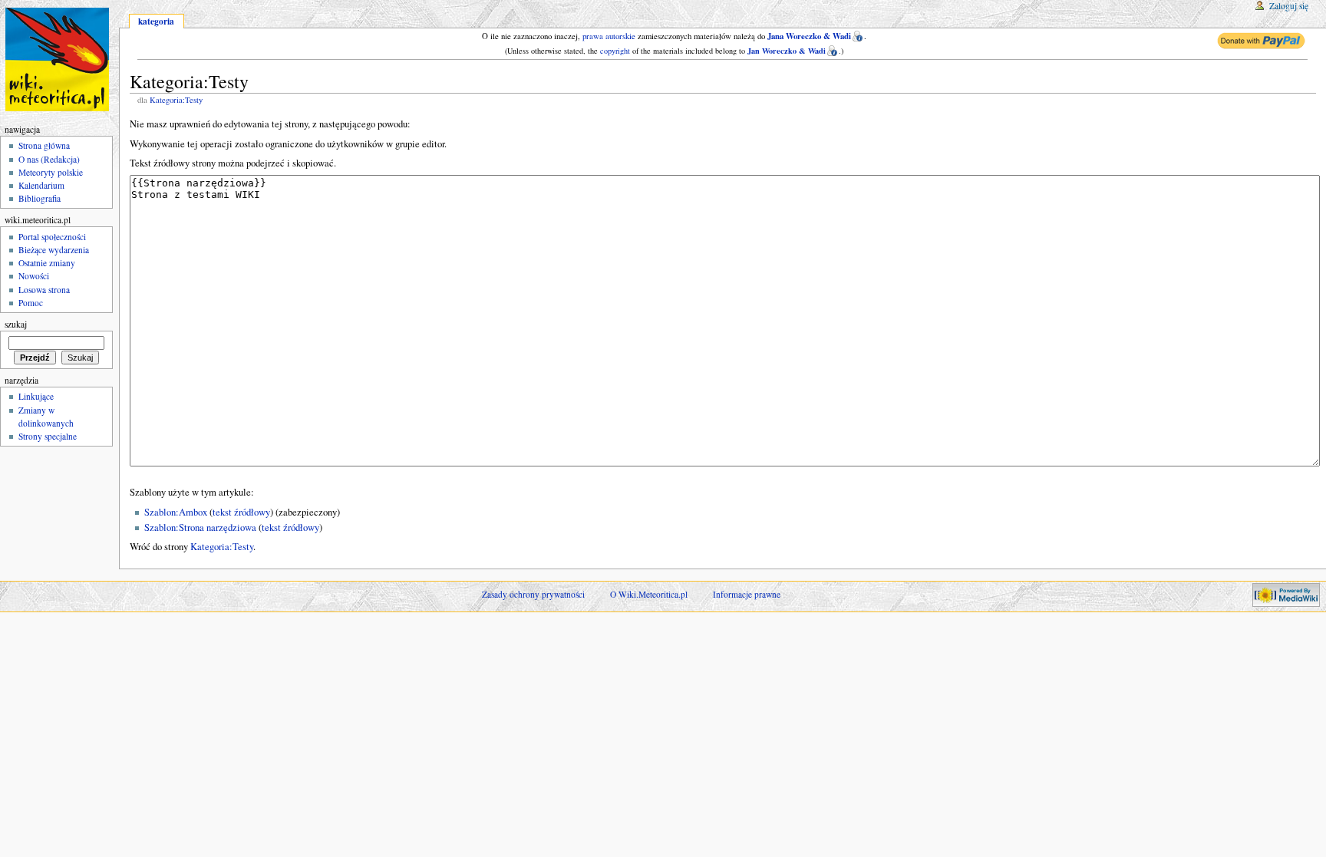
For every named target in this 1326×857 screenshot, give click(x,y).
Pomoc (30, 302)
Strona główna (44, 145)
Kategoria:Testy (176, 99)
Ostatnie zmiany (46, 263)
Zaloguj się (1288, 6)
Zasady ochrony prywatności (533, 594)
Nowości (33, 276)
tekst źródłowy (241, 512)
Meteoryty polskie (50, 172)
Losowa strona (44, 289)
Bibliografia (39, 198)
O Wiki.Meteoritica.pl (649, 594)
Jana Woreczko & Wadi (809, 36)
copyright (615, 50)
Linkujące (36, 396)
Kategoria (156, 21)
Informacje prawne (746, 594)
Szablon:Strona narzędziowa (200, 527)
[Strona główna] (59, 59)
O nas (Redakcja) (49, 159)
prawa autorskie (608, 36)
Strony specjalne (47, 436)
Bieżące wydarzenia (53, 249)
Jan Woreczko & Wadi (786, 50)
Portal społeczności (52, 236)
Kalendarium (41, 185)
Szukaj (16, 324)
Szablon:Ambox (175, 512)
